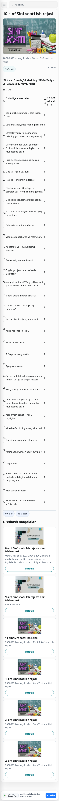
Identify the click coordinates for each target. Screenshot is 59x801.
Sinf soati (9, 69)
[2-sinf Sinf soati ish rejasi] (29, 749)
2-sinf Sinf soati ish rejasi (21, 760)
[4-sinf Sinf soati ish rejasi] (29, 667)
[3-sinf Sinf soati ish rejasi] (29, 708)
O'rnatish (51, 795)
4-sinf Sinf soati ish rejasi (21, 678)
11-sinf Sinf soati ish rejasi (21, 638)
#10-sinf (8, 513)
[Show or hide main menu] (4, 5)
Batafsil (29, 568)
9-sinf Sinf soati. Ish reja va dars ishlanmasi (25, 598)
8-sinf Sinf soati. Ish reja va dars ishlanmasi (25, 549)
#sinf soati (22, 513)
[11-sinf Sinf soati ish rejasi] (29, 626)
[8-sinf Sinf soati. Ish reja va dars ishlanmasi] (29, 536)
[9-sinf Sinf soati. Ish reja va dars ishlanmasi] (29, 584)
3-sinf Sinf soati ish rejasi (21, 719)
